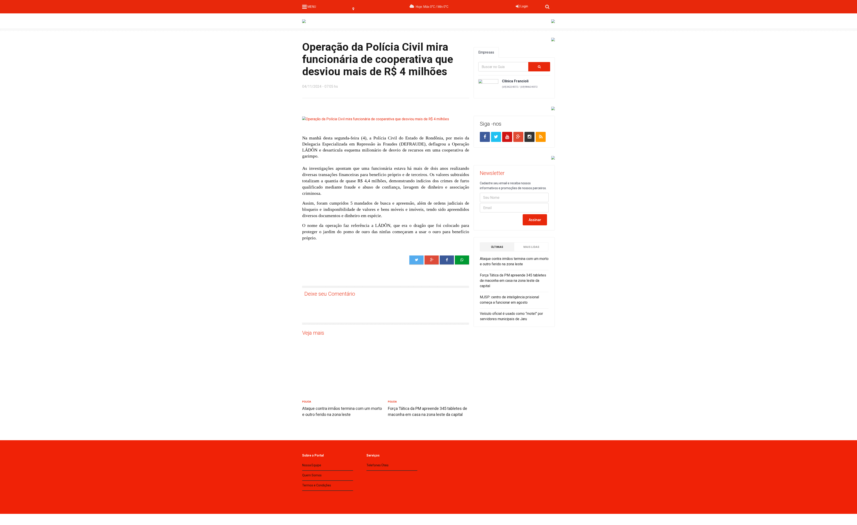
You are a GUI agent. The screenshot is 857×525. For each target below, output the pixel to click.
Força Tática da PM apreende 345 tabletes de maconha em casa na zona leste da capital (513, 280)
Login (524, 6)
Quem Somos (312, 475)
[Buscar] (539, 66)
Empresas (486, 52)
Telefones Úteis (377, 465)
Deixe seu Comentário (329, 294)
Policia (306, 401)
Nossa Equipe (311, 465)
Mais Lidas (531, 247)
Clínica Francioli (515, 81)
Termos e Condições (316, 485)
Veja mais (313, 333)
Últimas (497, 247)
